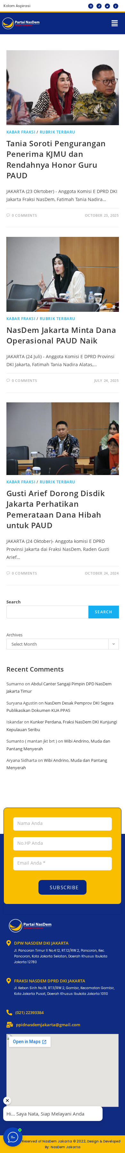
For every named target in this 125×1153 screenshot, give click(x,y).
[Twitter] (107, 6)
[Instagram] (90, 6)
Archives (14, 635)
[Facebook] (115, 6)
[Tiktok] (99, 6)
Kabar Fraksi (21, 132)
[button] (114, 23)
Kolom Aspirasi (17, 5)
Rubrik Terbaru (57, 132)
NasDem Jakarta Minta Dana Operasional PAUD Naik (61, 335)
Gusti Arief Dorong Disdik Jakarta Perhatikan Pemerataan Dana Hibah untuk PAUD (55, 509)
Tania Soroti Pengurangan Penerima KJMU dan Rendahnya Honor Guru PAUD (56, 159)
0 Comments (24, 215)
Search (13, 602)
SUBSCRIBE (63, 887)
